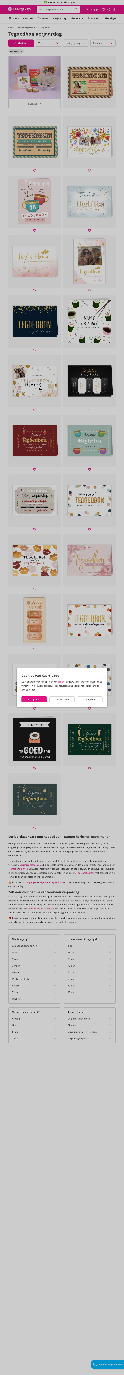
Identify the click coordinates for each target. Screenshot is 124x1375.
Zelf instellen (62, 699)
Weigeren (90, 699)
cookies (61, 681)
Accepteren (34, 699)
